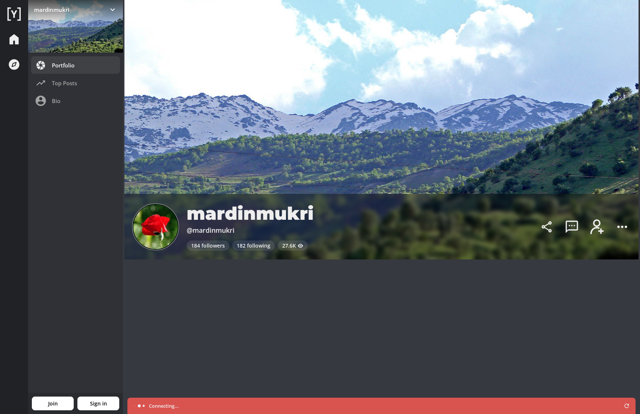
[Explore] (14, 64)
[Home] (14, 14)
